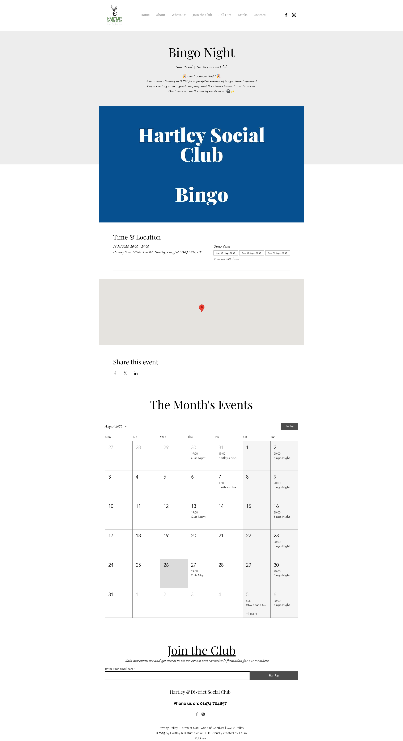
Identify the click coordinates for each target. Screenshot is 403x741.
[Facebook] (286, 15)
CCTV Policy (235, 727)
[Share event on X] (125, 373)
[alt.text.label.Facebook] (197, 714)
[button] (119, 456)
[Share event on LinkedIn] (136, 373)
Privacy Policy (168, 727)
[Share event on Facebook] (115, 373)
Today (289, 426)
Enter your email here (119, 668)
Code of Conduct (212, 727)
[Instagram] (294, 15)
